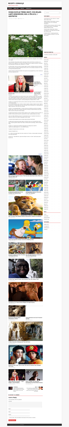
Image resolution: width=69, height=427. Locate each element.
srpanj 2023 (46, 121)
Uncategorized (46, 226)
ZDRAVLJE (22, 8)
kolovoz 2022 (46, 140)
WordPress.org (46, 219)
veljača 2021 (46, 170)
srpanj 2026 (46, 61)
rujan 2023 (46, 118)
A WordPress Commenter (48, 54)
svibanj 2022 (46, 145)
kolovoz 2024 (46, 100)
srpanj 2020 (46, 182)
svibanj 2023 (46, 125)
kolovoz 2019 (46, 200)
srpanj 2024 (46, 101)
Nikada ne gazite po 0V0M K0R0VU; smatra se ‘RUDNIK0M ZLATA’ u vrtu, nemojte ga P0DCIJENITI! (51, 22)
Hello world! (55, 54)
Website (9, 414)
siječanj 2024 (46, 111)
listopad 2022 (46, 136)
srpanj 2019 (46, 202)
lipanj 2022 (46, 143)
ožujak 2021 (46, 168)
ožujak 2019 (46, 209)
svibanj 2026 (46, 64)
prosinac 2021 (46, 153)
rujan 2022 (46, 138)
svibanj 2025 (46, 84)
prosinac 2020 (46, 173)
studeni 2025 (46, 74)
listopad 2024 (46, 96)
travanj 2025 (46, 86)
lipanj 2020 (46, 183)
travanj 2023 (46, 126)
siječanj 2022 (46, 152)
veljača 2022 (46, 150)
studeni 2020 (46, 175)
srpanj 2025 (46, 81)
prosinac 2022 (46, 133)
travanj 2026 (46, 66)
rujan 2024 (46, 98)
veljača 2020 (46, 190)
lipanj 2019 (46, 204)
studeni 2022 (46, 135)
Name (9, 408)
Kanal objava (46, 215)
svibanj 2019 (46, 205)
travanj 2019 (46, 207)
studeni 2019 (46, 195)
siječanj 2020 (46, 192)
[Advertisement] (16, 26)
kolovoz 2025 (46, 79)
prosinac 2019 (46, 193)
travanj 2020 (46, 187)
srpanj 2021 (46, 162)
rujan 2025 (46, 78)
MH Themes (22, 424)
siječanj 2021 (46, 172)
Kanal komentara (47, 217)
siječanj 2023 (46, 131)
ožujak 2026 (46, 68)
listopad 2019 (46, 197)
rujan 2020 (46, 178)
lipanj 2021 (46, 163)
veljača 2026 (46, 69)
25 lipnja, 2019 (12, 18)
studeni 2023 (46, 115)
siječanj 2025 (46, 91)
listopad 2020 (46, 177)
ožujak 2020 (46, 188)
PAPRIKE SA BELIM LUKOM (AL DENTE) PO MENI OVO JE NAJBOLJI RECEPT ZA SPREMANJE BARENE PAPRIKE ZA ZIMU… (52, 26)
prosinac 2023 (46, 113)
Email (9, 411)
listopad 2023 (46, 116)
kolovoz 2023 (46, 120)
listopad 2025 (46, 76)
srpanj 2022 (46, 141)
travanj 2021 (46, 167)
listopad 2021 (46, 157)
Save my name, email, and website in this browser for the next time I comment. (22, 417)
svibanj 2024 (46, 105)
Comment (10, 401)
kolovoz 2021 (46, 160)
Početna (10, 8)
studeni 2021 (46, 155)
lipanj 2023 (46, 123)
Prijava (45, 214)
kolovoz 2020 (46, 180)
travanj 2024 (46, 106)
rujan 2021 (46, 158)
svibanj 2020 (46, 185)
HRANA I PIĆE (16, 8)
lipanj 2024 (46, 103)
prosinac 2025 (46, 73)
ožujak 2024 (46, 108)
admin (17, 18)
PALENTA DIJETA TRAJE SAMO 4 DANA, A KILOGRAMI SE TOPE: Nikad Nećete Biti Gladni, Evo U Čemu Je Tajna (52, 30)
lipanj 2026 (46, 63)
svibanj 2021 (46, 165)
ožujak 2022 (46, 148)
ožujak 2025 (46, 88)
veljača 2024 (46, 110)
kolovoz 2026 (46, 59)
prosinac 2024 (46, 93)
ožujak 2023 (46, 128)
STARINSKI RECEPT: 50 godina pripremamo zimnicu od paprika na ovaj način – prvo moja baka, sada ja (51, 34)
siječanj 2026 (46, 71)
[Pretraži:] (52, 13)
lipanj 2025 (46, 83)
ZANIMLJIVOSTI (28, 8)
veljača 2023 (46, 130)
